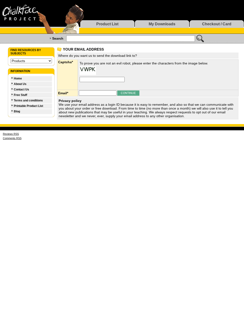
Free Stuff (20, 95)
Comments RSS (12, 138)
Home (18, 78)
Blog (17, 111)
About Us (20, 84)
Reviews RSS (11, 133)
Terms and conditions (28, 100)
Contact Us (21, 89)
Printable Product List (28, 106)
